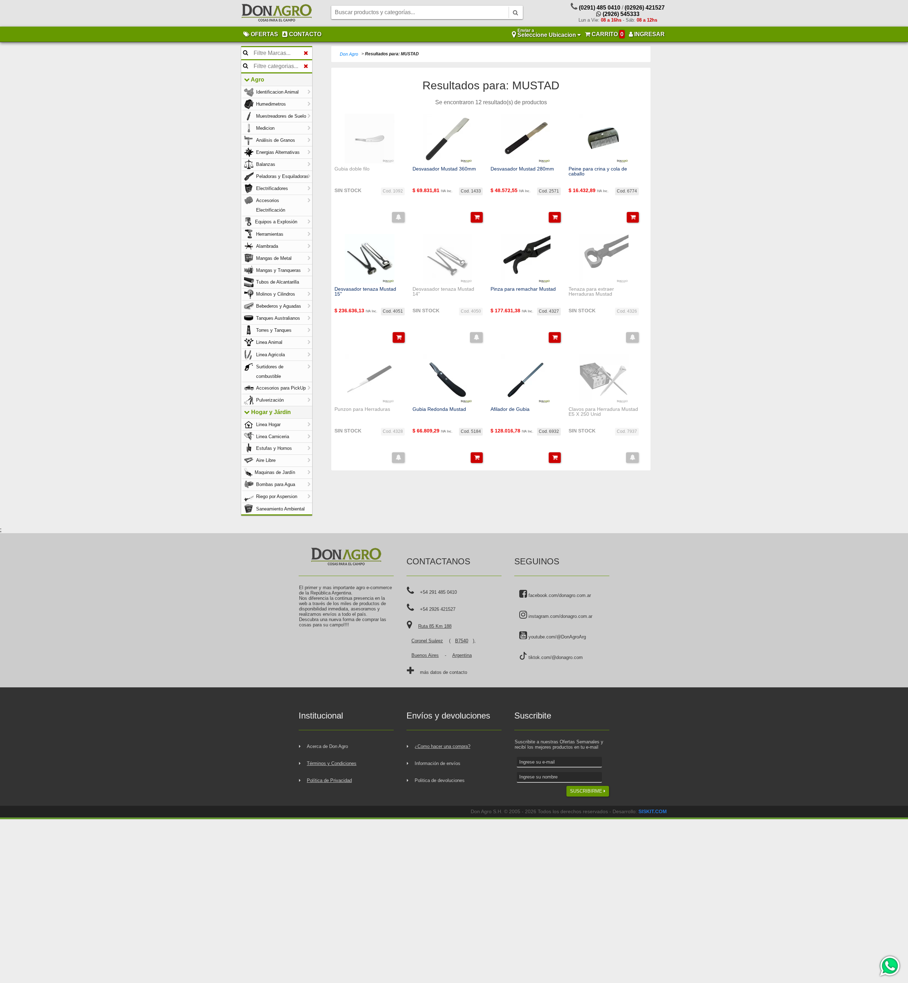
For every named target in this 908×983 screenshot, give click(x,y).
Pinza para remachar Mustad (523, 288)
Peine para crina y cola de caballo (598, 171)
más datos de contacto (443, 672)
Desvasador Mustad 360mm (444, 168)
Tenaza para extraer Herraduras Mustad (591, 291)
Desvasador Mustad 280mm (522, 168)
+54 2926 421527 (437, 609)
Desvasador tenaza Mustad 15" (365, 291)
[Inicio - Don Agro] (276, 13)
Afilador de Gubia (510, 409)
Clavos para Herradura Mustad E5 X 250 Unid (603, 412)
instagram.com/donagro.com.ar (559, 616)
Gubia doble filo (352, 168)
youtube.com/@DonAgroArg (556, 636)
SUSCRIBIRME (587, 791)
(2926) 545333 (620, 14)
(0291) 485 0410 (599, 8)
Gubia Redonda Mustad (439, 409)
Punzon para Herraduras (362, 409)
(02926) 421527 (645, 8)
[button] (398, 217)
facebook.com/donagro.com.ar (559, 595)
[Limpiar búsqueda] (305, 53)
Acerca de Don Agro (327, 746)
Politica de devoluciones (440, 780)
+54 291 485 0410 (438, 592)
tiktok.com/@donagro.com (555, 657)
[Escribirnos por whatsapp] (889, 966)
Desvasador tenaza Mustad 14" (443, 291)
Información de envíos (437, 763)
